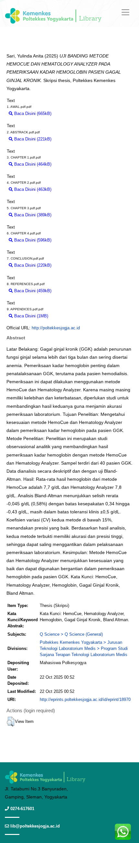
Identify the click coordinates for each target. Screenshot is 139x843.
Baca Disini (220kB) (32, 265)
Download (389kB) (72, 214)
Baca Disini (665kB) (32, 113)
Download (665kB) (72, 113)
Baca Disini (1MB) (30, 316)
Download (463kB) (72, 189)
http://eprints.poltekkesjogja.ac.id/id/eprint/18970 (85, 699)
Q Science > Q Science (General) (71, 634)
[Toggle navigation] (125, 12)
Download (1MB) (66, 316)
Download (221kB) (72, 139)
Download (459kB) (72, 290)
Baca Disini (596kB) (32, 240)
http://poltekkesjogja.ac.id (56, 327)
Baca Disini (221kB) (32, 139)
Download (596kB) (72, 240)
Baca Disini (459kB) (32, 290)
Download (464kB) (72, 164)
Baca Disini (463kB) (32, 189)
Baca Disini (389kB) (32, 214)
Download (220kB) (72, 265)
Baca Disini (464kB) (32, 164)
